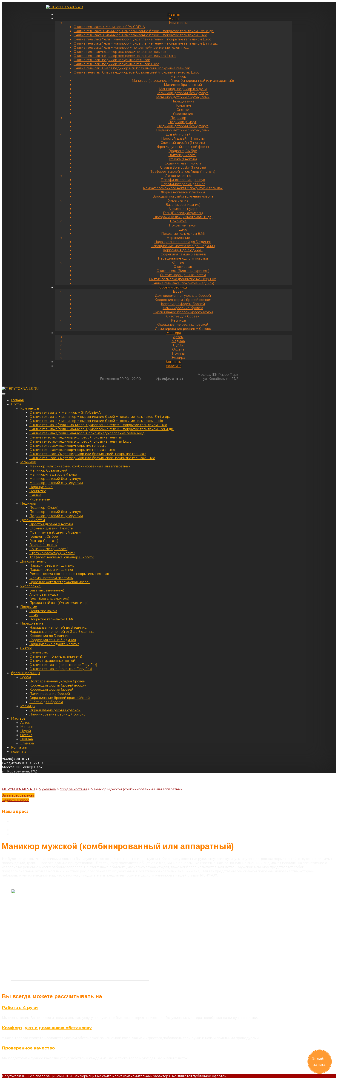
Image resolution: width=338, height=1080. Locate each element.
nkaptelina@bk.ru (25, 834)
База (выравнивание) (183, 205)
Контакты (173, 362)
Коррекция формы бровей (183, 304)
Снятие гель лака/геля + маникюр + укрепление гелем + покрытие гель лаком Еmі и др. (146, 43)
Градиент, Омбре (183, 151)
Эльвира (178, 358)
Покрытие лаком (183, 225)
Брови (178, 291)
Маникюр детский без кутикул (183, 93)
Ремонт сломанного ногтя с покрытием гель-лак (183, 188)
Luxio (183, 229)
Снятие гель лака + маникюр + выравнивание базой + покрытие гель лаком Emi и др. (144, 31)
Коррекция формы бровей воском (183, 300)
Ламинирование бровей (183, 308)
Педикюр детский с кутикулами (182, 130)
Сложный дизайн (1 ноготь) (183, 143)
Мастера (173, 333)
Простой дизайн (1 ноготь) (183, 138)
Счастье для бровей (183, 316)
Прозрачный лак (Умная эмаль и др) (182, 217)
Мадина (178, 341)
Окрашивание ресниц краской (182, 324)
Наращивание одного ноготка (183, 258)
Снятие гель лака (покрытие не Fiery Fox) (183, 279)
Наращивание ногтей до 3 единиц (182, 242)
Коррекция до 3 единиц (183, 250)
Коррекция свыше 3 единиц (183, 254)
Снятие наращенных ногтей (183, 275)
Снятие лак (183, 267)
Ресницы (178, 320)
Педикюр (178, 118)
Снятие (183, 109)
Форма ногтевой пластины (183, 192)
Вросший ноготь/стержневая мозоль (182, 196)
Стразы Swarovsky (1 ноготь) (183, 167)
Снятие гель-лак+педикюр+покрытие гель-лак (112, 60)
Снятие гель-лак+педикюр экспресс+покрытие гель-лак (120, 52)
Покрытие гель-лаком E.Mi (183, 234)
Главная (173, 14)
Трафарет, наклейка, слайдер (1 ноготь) (182, 172)
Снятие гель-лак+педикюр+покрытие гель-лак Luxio (116, 64)
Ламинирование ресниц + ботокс (183, 329)
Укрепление (183, 114)
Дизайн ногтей (178, 134)
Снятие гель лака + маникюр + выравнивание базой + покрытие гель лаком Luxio (140, 35)
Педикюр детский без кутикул (183, 126)
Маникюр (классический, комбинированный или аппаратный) (183, 81)
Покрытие (183, 105)
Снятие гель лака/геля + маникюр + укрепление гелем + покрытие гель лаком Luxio (142, 39)
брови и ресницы (173, 287)
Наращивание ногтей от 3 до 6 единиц (183, 246)
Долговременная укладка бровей (183, 296)
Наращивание (183, 101)
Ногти (174, 19)
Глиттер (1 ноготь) (183, 155)
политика (173, 366)
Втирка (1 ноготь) (183, 159)
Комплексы (178, 23)
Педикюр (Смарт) (182, 122)
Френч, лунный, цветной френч (183, 147)
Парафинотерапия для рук (183, 180)
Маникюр (178, 76)
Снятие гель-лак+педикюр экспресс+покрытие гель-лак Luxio (125, 56)
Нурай (178, 345)
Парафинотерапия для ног (183, 184)
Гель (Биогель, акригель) (183, 213)
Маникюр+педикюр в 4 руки (183, 89)
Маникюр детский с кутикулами (182, 97)
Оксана (178, 349)
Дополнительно (178, 176)
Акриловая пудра (183, 209)
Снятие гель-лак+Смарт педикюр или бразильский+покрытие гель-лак (132, 68)
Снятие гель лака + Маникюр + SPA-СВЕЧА (109, 27)
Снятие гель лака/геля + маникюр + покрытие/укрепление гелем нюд (131, 47)
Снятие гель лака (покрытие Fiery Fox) (183, 283)
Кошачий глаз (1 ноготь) (182, 163)
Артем (178, 337)
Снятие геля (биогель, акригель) (183, 271)
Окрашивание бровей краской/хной (183, 312)
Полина (178, 353)
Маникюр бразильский (183, 85)
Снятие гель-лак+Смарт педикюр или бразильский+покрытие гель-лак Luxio (136, 72)
